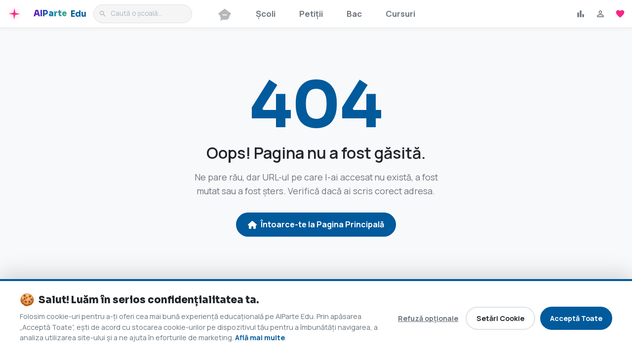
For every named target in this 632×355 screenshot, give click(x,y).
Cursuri (400, 13)
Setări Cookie (500, 318)
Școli (266, 13)
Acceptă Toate (576, 318)
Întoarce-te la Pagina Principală (322, 224)
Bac (354, 13)
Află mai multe (260, 337)
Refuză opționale (428, 318)
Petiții (311, 13)
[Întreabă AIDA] (15, 13)
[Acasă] (224, 13)
